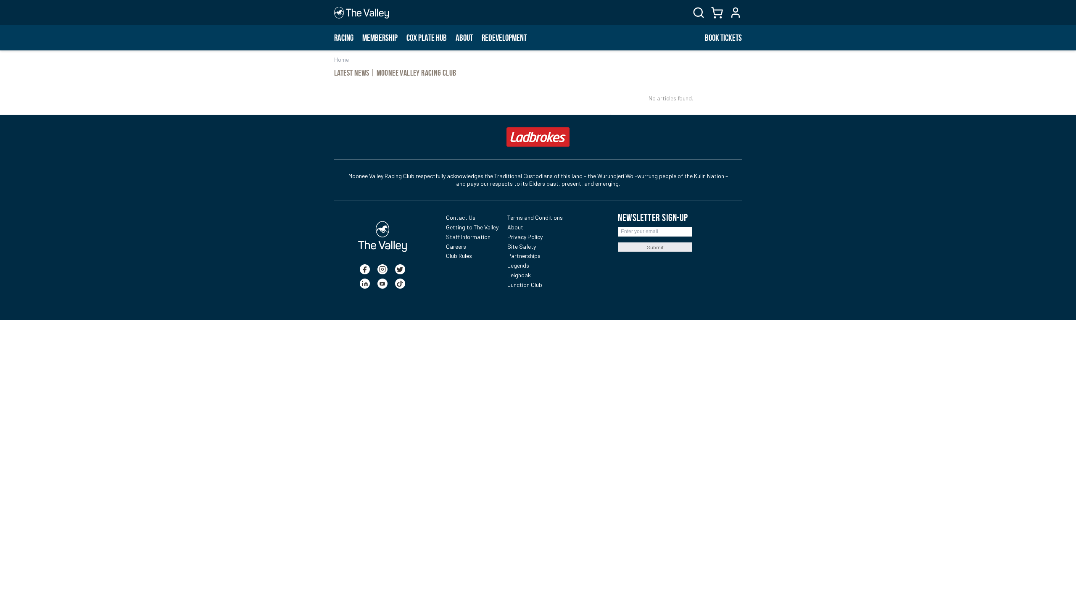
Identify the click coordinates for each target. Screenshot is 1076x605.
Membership (380, 37)
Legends (518, 265)
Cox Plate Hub (426, 37)
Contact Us (460, 217)
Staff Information (468, 236)
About (464, 37)
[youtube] (382, 284)
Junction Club (524, 284)
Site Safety (521, 246)
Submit (655, 247)
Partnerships (524, 255)
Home (341, 59)
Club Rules (459, 255)
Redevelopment (504, 37)
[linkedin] (365, 284)
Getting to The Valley (472, 227)
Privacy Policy (525, 236)
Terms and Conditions (535, 217)
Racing (343, 37)
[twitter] (400, 269)
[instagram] (382, 269)
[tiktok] (400, 284)
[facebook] (365, 269)
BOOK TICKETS (723, 37)
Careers (456, 246)
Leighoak (519, 275)
